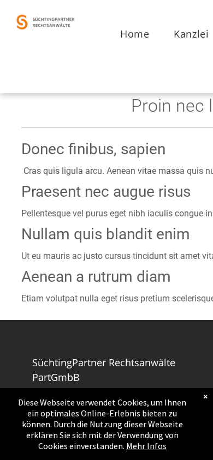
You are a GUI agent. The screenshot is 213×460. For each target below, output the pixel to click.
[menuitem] (138, 34)
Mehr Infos (146, 445)
